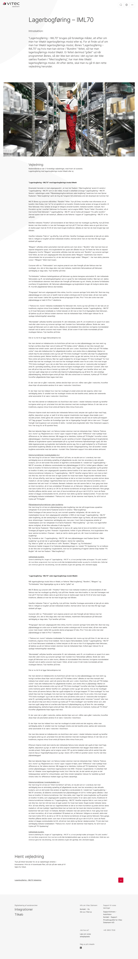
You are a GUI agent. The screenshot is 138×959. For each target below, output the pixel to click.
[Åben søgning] (121, 4)
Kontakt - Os (85, 909)
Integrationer (24, 909)
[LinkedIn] (82, 948)
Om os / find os (86, 912)
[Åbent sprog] (126, 4)
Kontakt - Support (110, 917)
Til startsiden (11, 5)
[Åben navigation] (132, 4)
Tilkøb (19, 914)
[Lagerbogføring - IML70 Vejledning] (120, 880)
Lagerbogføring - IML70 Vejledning (28, 880)
